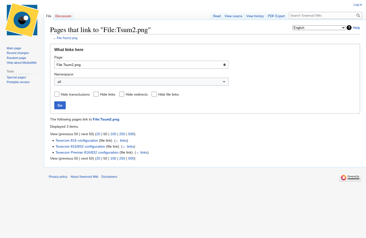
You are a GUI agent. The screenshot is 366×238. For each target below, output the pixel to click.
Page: (58, 57)
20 (98, 134)
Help (356, 28)
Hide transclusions (75, 94)
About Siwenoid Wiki (84, 176)
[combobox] (141, 65)
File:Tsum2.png (67, 38)
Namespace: (64, 74)
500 (131, 134)
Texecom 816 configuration (77, 140)
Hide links (107, 94)
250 (122, 134)
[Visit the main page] (22, 20)
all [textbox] (59, 82)
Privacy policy (58, 176)
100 (113, 134)
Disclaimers (109, 176)
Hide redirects (137, 94)
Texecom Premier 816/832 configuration (87, 152)
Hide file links (168, 94)
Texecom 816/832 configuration (80, 146)
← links (121, 140)
